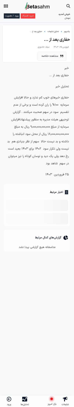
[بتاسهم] (39, 396)
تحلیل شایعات (53, 31)
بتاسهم (67, 31)
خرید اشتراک (28, 16)
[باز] (68, 6)
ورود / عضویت (11, 16)
